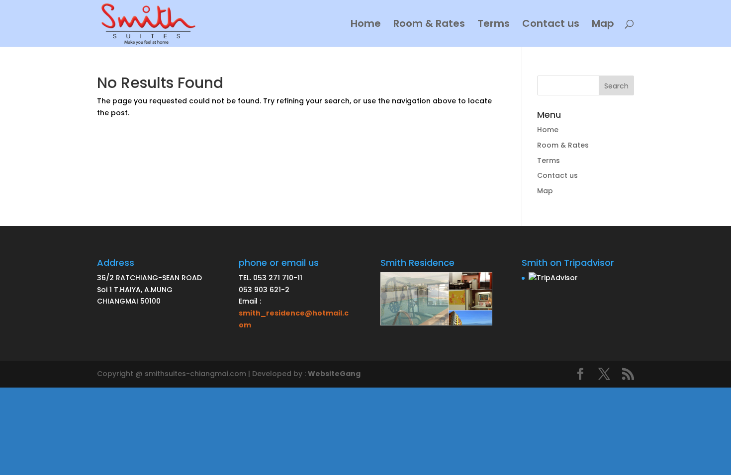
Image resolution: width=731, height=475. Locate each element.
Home (366, 25)
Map (603, 25)
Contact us (550, 25)
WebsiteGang (334, 374)
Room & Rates (429, 25)
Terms (493, 25)
